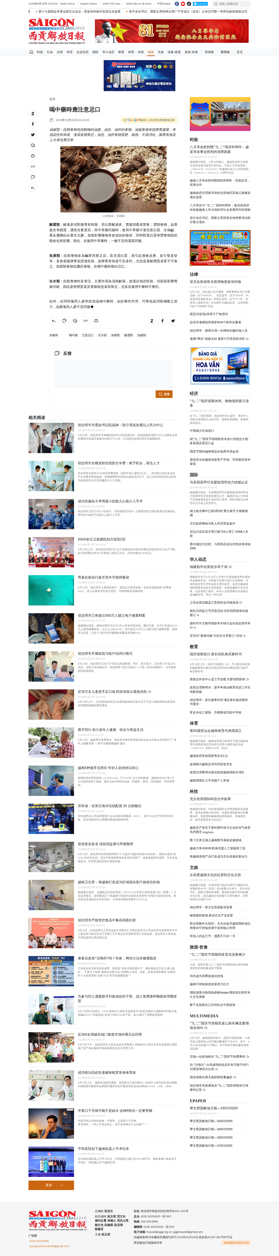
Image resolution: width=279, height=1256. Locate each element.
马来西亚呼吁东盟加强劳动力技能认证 (219, 482)
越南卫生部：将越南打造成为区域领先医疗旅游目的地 (119, 882)
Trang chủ (31, 52)
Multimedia (204, 1016)
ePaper (198, 1101)
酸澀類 (128, 335)
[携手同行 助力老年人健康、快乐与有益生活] (51, 742)
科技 (141, 52)
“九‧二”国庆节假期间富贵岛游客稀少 (217, 954)
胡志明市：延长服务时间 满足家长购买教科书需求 (219, 702)
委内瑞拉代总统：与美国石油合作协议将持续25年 (220, 546)
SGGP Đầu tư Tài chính (138, 3)
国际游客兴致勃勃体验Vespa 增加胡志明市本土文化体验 (220, 994)
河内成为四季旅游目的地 (206, 976)
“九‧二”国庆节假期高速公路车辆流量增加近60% (219, 1025)
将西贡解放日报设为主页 (236, 1242)
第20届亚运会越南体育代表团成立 (216, 731)
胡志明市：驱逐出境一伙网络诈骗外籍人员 (218, 330)
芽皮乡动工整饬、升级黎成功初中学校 (215, 712)
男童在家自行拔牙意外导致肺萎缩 (103, 577)
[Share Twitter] (32, 134)
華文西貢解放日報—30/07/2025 (211, 1121)
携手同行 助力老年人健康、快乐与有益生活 (110, 730)
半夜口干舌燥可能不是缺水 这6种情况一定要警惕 (115, 1111)
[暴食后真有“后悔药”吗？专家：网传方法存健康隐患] (51, 971)
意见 (240, 52)
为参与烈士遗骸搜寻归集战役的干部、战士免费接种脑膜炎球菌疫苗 (127, 998)
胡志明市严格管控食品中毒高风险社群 (107, 920)
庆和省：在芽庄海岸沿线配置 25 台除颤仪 (109, 806)
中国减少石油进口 (202, 430)
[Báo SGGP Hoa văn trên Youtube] (183, 4)
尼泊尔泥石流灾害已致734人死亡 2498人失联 (219, 534)
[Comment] (32, 177)
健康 (151, 52)
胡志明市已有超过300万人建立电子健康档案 (111, 615)
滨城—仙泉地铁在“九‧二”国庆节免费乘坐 (218, 1056)
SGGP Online (67, 3)
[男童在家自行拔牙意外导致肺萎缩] (51, 590)
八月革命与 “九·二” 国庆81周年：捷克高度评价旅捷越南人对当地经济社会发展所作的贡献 (220, 207)
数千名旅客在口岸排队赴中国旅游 (212, 1005)
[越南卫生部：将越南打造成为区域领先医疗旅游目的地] (51, 895)
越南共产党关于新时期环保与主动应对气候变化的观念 (220, 830)
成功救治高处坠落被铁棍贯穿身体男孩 (107, 1072)
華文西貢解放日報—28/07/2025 (211, 1137)
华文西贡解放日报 (56, 31)
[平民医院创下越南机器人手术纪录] (51, 1161)
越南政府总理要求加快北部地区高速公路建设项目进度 (220, 195)
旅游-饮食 (191, 52)
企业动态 (82, 52)
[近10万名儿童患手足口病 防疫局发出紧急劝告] (51, 704)
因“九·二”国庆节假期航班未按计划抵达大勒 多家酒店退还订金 (219, 441)
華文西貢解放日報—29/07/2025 (211, 1129)
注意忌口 (88, 335)
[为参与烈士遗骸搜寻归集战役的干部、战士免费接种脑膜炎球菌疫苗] (51, 1009)
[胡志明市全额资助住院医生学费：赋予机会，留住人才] (51, 476)
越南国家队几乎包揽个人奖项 (209, 780)
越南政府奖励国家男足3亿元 (209, 756)
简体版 (209, 52)
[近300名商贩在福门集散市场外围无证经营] (51, 1047)
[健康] (32, 187)
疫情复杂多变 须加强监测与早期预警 (105, 844)
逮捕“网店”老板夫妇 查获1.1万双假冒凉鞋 (217, 339)
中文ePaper (164, 3)
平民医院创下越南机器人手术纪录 (103, 1149)
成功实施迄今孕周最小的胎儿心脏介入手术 (110, 501)
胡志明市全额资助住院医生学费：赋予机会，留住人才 (119, 463)
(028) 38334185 (39, 1241)
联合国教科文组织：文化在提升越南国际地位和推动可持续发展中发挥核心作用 (220, 925)
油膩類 (141, 335)
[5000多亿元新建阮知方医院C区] (51, 552)
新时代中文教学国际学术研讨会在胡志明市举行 (220, 625)
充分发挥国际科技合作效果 (210, 799)
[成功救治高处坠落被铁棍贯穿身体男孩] (51, 1085)
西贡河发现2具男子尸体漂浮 (209, 314)
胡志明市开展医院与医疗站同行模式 (105, 653)
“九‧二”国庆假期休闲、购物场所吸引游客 (219, 403)
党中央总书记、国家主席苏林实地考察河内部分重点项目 (220, 220)
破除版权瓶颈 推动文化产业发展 (211, 915)
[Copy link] (32, 166)
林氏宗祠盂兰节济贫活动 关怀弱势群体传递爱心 (219, 613)
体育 (131, 52)
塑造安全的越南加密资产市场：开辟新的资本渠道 (220, 462)
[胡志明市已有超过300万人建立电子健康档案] (51, 628)
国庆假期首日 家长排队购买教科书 (216, 654)
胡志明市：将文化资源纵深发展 (211, 907)
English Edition (88, 3)
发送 (167, 394)
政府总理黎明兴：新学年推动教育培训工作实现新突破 (220, 689)
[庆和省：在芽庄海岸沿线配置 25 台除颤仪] (51, 819)
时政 (40, 52)
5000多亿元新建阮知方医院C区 (102, 539)
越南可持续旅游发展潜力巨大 (209, 984)
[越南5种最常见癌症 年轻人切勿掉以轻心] (51, 781)
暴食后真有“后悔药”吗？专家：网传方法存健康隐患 (117, 958)
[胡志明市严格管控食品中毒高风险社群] (51, 933)
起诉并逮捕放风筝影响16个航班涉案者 (215, 322)
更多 (49, 1185)
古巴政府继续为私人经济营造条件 (212, 523)
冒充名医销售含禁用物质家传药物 (215, 282)
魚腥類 (115, 335)
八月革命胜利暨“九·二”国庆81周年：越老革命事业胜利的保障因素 (219, 149)
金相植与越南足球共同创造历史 (211, 764)
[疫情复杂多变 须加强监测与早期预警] (51, 857)
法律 (60, 52)
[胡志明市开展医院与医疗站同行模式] (51, 666)
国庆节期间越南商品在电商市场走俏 (214, 451)
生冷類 (102, 335)
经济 (70, 52)
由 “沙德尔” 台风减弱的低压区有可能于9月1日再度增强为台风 (219, 1067)
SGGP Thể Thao (111, 3)
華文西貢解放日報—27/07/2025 (211, 1145)
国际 (95, 52)
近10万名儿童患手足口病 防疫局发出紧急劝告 (113, 692)
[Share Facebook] (32, 124)
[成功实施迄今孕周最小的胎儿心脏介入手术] (51, 514)
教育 (121, 52)
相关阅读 (36, 417)
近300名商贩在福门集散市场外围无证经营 (110, 1034)
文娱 (161, 52)
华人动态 (108, 52)
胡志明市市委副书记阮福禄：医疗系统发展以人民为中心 (120, 425)
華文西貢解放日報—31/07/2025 (214, 1108)
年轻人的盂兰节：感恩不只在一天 (212, 936)
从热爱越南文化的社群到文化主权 (215, 875)
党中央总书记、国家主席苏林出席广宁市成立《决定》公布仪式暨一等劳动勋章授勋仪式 (140, 11)
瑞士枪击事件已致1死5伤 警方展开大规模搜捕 (219, 513)
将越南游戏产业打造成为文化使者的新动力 (218, 856)
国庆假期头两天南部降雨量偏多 (211, 1077)
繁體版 (225, 52)
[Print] (32, 156)
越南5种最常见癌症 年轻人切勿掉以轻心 (108, 768)
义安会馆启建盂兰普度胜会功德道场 (214, 602)
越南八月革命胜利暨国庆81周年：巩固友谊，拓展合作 (220, 182)
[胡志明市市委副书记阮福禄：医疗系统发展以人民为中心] (51, 438)
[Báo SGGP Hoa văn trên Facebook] (177, 4)
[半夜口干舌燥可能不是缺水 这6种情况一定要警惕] (51, 1123)
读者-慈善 (174, 52)
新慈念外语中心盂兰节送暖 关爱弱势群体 (218, 679)
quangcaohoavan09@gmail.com (49, 1246)
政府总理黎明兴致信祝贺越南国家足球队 (217, 772)
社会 (50, 52)
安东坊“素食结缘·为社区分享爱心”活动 (216, 635)
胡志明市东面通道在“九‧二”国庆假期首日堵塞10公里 (219, 1088)
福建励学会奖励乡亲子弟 (209, 567)
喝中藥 (73, 335)
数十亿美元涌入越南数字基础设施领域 (215, 840)
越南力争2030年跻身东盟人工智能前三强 (217, 848)
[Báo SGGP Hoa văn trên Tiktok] (189, 4)
